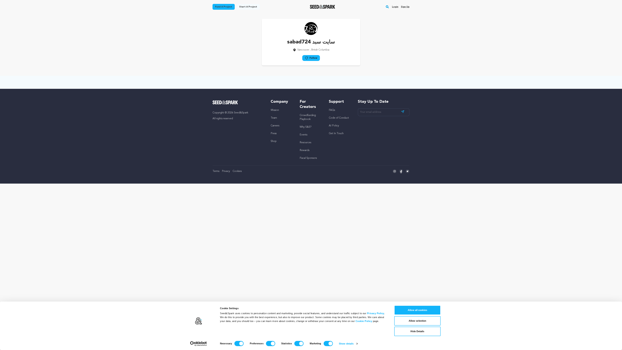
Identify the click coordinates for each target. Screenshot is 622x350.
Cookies (237, 171)
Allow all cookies (417, 310)
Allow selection (417, 320)
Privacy (226, 171)
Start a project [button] (248, 7)
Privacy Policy (375, 313)
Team (274, 118)
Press (273, 133)
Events (303, 135)
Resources (305, 142)
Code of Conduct (339, 118)
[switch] (270, 343)
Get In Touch (336, 133)
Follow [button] (313, 58)
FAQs (332, 110)
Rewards (304, 150)
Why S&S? (305, 127)
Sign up (405, 7)
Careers (275, 125)
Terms (216, 171)
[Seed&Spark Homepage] (322, 7)
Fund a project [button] (223, 7)
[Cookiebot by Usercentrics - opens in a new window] (198, 343)
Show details (346, 343)
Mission (275, 110)
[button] (387, 7)
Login (395, 7)
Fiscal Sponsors (308, 158)
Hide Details (417, 331)
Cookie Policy (364, 321)
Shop (274, 141)
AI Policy (334, 125)
